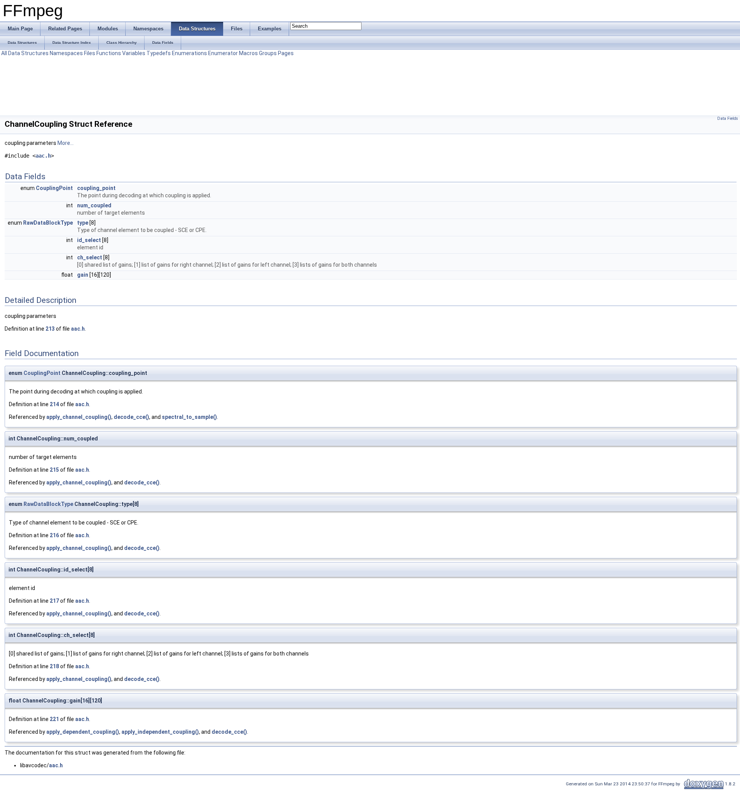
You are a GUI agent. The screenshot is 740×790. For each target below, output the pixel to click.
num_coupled (94, 205)
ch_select (89, 257)
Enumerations (189, 53)
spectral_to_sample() (189, 417)
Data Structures (28, 53)
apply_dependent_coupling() (82, 732)
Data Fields (727, 118)
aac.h (43, 156)
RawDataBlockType (48, 223)
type (82, 223)
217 (54, 601)
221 (54, 719)
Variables (133, 53)
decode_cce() (131, 417)
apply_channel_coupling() (78, 417)
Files (89, 53)
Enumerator (223, 53)
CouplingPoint (54, 188)
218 (54, 666)
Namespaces (66, 53)
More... (65, 143)
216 (54, 535)
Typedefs (158, 53)
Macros (248, 53)
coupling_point (96, 188)
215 (54, 470)
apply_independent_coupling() (160, 732)
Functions (108, 53)
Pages (286, 53)
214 (54, 404)
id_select (89, 240)
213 (50, 329)
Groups (268, 53)
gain (82, 275)
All (4, 53)
